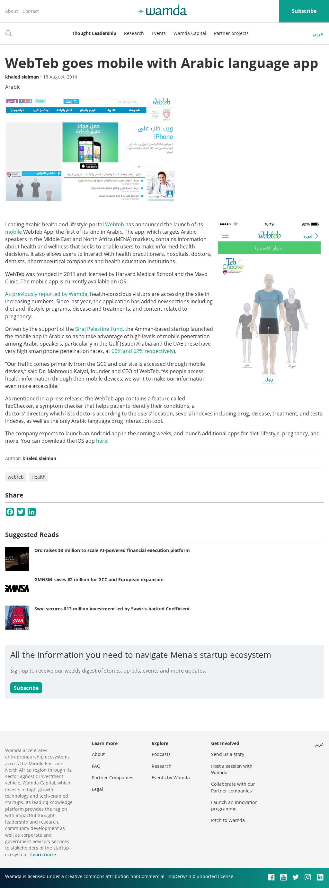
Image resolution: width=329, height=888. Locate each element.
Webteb (114, 224)
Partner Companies (112, 778)
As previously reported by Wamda (46, 293)
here (101, 440)
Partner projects (231, 33)
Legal (97, 789)
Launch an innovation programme (234, 805)
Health (38, 477)
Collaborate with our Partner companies (233, 787)
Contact (30, 11)
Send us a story (227, 754)
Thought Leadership (94, 33)
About (11, 11)
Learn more (43, 854)
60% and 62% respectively (142, 351)
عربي (318, 33)
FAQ (96, 766)
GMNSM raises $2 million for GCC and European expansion (99, 579)
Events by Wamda (171, 778)
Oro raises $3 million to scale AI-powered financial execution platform (112, 550)
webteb (16, 477)
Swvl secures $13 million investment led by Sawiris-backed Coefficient (112, 609)
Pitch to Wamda (228, 820)
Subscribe (304, 10)
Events (159, 33)
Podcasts (161, 754)
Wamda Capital (189, 33)
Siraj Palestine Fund (99, 328)
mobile (13, 231)
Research (134, 33)
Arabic (13, 86)
